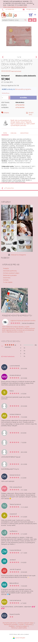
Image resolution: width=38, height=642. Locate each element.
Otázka (6, 112)
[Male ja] (9, 15)
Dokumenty (6, 277)
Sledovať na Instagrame (18, 255)
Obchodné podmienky (10, 271)
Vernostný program (22, 626)
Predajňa (6, 268)
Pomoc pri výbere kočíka (19, 628)
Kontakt (21, 624)
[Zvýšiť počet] (9, 97)
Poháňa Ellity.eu (6, 93)
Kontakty (6, 280)
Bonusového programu (23, 89)
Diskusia (13, 133)
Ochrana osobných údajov (11, 273)
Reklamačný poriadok (10, 275)
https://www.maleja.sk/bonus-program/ (15, 7)
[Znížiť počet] (9, 99)
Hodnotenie (24, 133)
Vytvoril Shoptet (20, 638)
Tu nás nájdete (7, 282)
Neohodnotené (16, 71)
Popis (5, 133)
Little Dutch (20, 105)
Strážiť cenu (31, 113)
